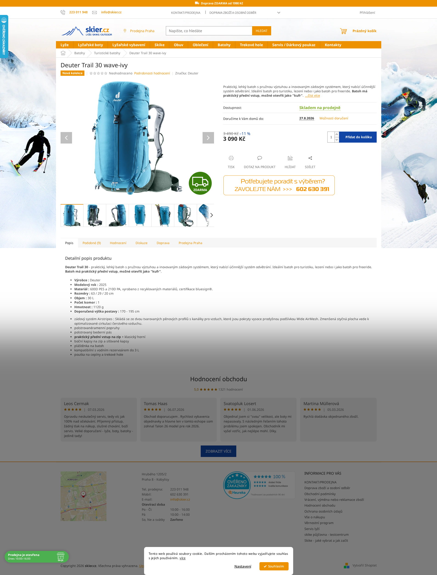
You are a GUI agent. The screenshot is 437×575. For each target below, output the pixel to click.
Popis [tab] (69, 243)
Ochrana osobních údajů (323, 511)
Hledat (261, 30)
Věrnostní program (319, 523)
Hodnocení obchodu (218, 379)
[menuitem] (64, 45)
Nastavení (242, 566)
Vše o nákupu (314, 517)
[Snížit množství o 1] (336, 139)
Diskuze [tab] (142, 243)
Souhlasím (276, 566)
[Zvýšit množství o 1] (336, 134)
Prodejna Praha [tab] (190, 243)
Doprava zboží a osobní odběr (232, 13)
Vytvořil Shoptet (365, 565)
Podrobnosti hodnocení (152, 73)
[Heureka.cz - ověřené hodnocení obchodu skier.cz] (259, 485)
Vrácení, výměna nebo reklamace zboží (334, 499)
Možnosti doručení (334, 118)
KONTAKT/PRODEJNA (185, 13)
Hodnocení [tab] (118, 243)
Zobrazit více (218, 451)
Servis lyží (312, 529)
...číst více (312, 95)
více (183, 558)
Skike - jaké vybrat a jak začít (326, 540)
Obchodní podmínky (320, 494)
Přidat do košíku (358, 137)
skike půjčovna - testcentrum (326, 534)
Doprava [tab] (163, 243)
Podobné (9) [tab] (92, 243)
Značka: (186, 73)
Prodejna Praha (142, 30)
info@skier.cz (180, 499)
